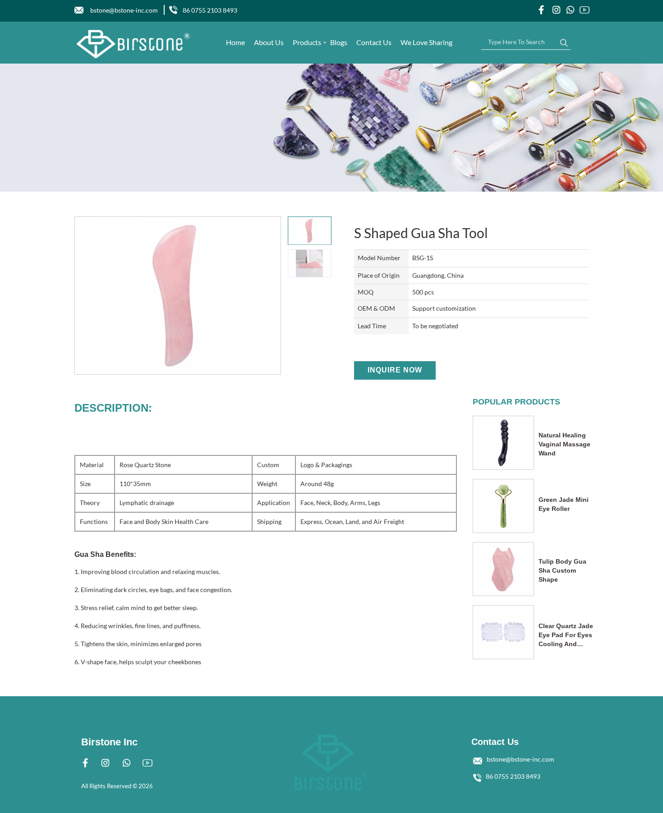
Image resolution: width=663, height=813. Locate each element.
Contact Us (373, 42)
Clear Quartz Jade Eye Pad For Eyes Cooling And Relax (566, 635)
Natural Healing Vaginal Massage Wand (564, 444)
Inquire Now (395, 370)
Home (235, 42)
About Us (269, 42)
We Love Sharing (426, 42)
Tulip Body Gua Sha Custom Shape (562, 570)
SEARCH (564, 41)
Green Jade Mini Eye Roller (564, 504)
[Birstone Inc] (133, 44)
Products (307, 42)
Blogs (338, 42)
